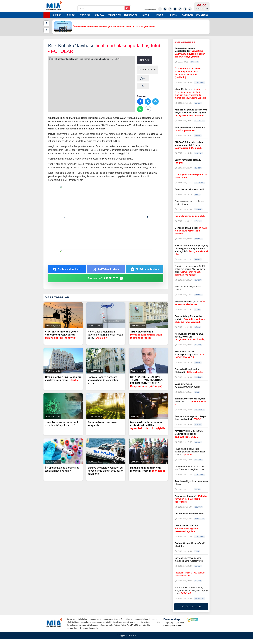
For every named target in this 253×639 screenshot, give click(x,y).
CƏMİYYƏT (85, 15)
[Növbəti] (46, 30)
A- (143, 86)
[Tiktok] (180, 9)
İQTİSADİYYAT (114, 15)
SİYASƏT (71, 15)
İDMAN (145, 15)
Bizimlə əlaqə (150, 10)
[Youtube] (175, 9)
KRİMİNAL (99, 15)
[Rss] (190, 9)
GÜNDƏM (57, 15)
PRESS (159, 15)
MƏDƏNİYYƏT (130, 15)
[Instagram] (170, 9)
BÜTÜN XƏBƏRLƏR (191, 607)
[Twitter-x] (165, 9)
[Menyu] (46, 15)
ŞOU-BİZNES (202, 15)
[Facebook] (160, 9)
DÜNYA (173, 15)
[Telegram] (185, 9)
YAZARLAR (187, 15)
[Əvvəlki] (46, 23)
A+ (142, 78)
